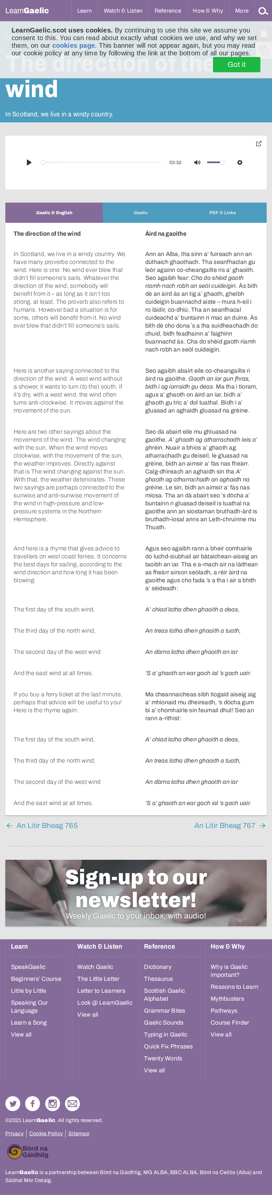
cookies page (73, 45)
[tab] (54, 213)
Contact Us (72, 1103)
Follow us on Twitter (12, 1103)
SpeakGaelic (28, 967)
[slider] (101, 162)
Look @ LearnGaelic (104, 1002)
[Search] (263, 10)
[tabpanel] (136, 519)
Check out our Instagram (52, 1103)
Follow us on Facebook (32, 1103)
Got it (237, 65)
